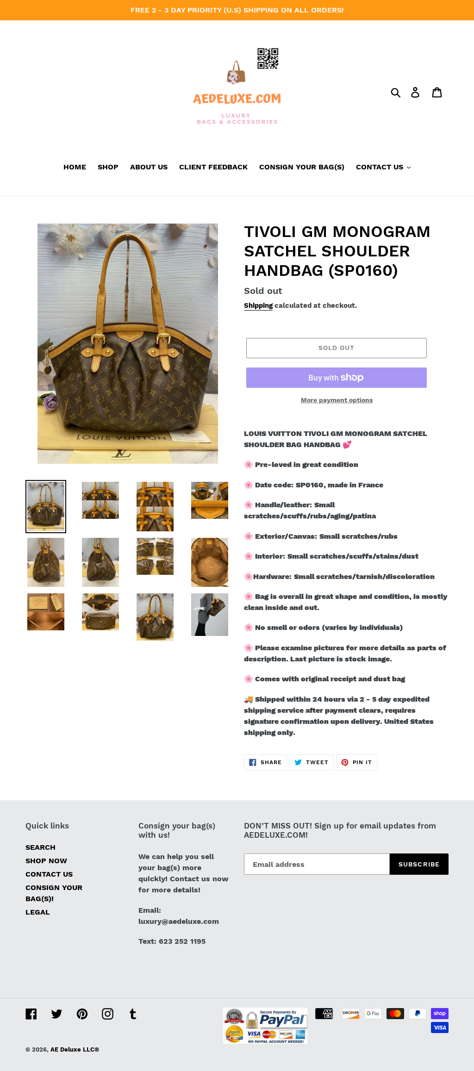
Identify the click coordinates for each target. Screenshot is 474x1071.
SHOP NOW (46, 860)
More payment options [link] (337, 400)
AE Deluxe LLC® (74, 1049)
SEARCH (40, 847)
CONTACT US (49, 874)
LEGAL (37, 912)
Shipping (258, 305)
